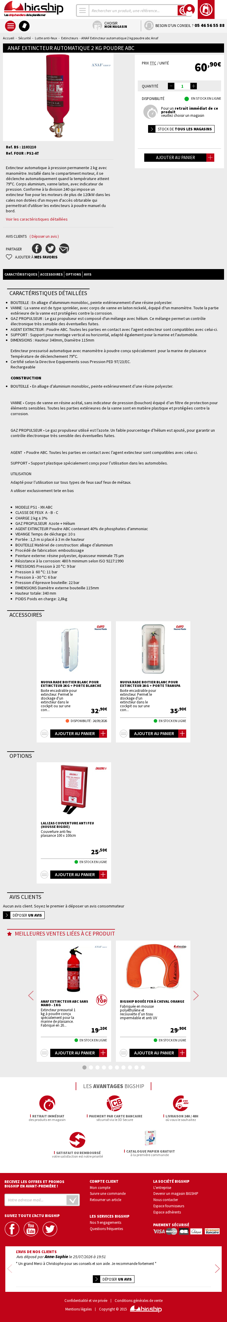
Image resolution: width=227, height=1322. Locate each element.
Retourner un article (105, 1199)
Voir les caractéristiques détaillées (37, 219)
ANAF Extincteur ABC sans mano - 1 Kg (64, 1003)
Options (73, 274)
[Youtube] (31, 1229)
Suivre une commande (108, 1193)
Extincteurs (69, 38)
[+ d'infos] (44, 733)
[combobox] (83, 10)
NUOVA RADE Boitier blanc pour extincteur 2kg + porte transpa (150, 683)
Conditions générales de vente (139, 1300)
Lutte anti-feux (46, 38)
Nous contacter (165, 1199)
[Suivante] (196, 996)
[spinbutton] (182, 86)
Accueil (8, 38)
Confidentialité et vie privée (85, 1300)
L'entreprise (162, 1187)
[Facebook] (12, 1229)
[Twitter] (50, 1229)
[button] (193, 86)
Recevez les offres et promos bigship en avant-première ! (34, 1183)
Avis (87, 274)
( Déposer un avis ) (44, 236)
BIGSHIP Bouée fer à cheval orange (152, 1001)
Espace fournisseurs (168, 1205)
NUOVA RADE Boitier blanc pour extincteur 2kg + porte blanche (71, 683)
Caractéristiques (20, 274)
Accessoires (51, 274)
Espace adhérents (167, 1212)
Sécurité (24, 38)
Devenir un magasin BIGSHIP (175, 1193)
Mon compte (100, 1187)
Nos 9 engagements (105, 1222)
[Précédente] (31, 996)
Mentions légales (78, 1309)
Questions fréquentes (106, 1228)
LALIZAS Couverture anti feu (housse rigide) (67, 825)
